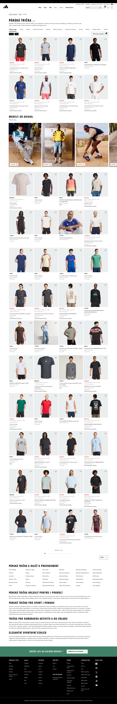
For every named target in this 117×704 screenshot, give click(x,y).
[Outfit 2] (58, 145)
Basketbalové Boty (98, 579)
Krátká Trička (12, 579)
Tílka (10, 585)
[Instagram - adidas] (101, 668)
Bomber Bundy (13, 582)
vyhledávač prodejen (80, 4)
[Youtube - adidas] (101, 685)
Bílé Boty (61, 569)
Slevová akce (69, 7)
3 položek (13, 164)
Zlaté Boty (45, 579)
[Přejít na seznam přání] (108, 8)
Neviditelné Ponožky (48, 582)
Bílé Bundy (96, 576)
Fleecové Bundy (97, 569)
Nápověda (88, 4)
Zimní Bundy (79, 576)
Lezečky (78, 585)
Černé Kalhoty (46, 573)
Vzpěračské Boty (97, 573)
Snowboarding (30, 576)
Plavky (27, 573)
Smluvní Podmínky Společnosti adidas (78, 700)
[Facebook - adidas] (101, 664)
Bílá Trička (45, 569)
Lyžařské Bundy (63, 576)
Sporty (61, 7)
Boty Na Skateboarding (82, 573)
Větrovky (28, 582)
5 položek (46, 164)
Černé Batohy (79, 582)
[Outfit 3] (92, 145)
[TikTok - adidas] (101, 681)
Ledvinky (11, 576)
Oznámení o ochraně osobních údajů (60, 700)
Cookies (48, 700)
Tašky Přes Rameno (64, 585)
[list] (58, 29)
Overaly (11, 573)
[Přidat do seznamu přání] (31, 39)
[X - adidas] (101, 672)
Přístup (90, 700)
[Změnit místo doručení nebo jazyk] (112, 4)
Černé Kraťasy (97, 582)
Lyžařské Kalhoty (63, 579)
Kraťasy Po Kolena (31, 585)
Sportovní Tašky (30, 569)
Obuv (55, 7)
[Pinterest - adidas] (101, 677)
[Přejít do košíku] (112, 8)
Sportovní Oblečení (64, 573)
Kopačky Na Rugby (81, 569)
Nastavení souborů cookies (31, 700)
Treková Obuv (79, 579)
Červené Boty (62, 582)
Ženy (45, 7)
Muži (40, 7)
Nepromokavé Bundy (48, 585)
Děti (50, 7)
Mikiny (27, 579)
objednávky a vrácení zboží (96, 4)
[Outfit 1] (25, 145)
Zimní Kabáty (12, 569)
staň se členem (106, 4)
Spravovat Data (42, 700)
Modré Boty (45, 576)
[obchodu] (5, 7)
